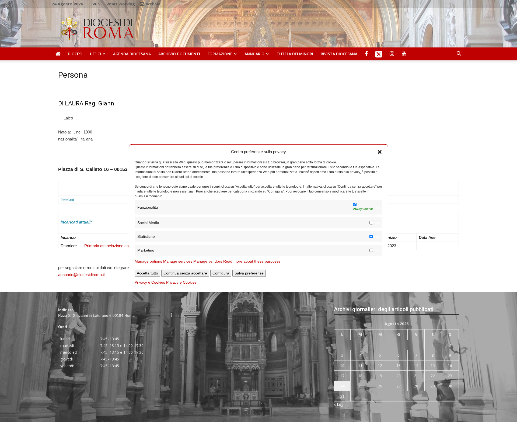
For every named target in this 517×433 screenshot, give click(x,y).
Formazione (220, 53)
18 (360, 375)
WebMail (154, 3)
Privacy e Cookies (150, 282)
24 (342, 386)
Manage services (177, 261)
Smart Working (120, 3)
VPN (96, 3)
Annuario (254, 53)
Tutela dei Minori (295, 53)
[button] (379, 151)
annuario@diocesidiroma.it (81, 274)
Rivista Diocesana (339, 53)
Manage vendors (207, 261)
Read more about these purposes (252, 261)
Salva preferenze (249, 273)
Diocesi (75, 53)
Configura (220, 273)
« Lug (338, 404)
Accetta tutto (147, 273)
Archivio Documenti (179, 53)
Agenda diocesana (132, 53)
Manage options (148, 261)
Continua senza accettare (185, 273)
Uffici (95, 53)
